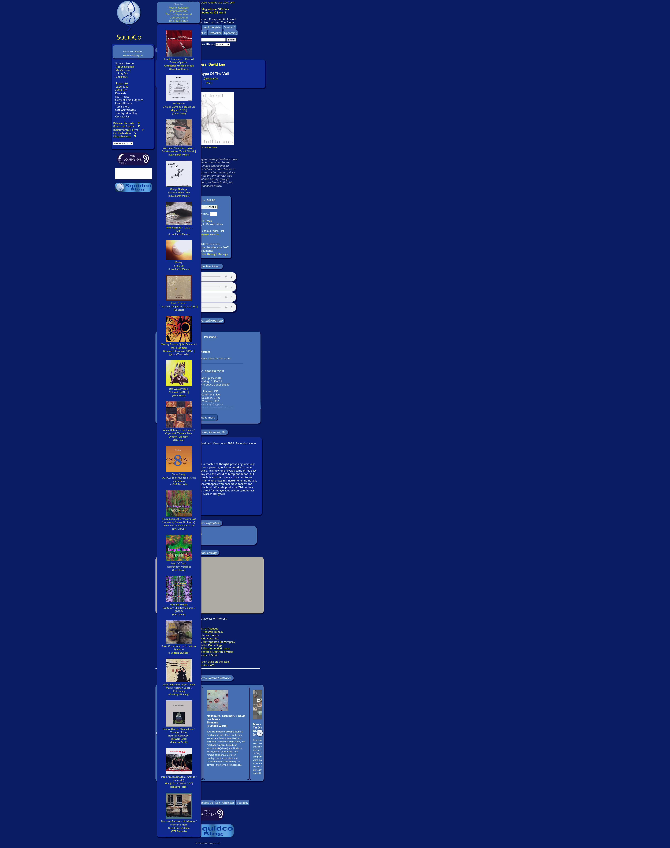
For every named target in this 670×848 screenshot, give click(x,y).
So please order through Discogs (207, 254)
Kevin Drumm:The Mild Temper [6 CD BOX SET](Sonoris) (179, 306)
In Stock (207, 221)
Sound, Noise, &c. (208, 638)
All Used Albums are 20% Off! (215, 2)
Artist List (122, 83)
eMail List (121, 90)
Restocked (215, 33)
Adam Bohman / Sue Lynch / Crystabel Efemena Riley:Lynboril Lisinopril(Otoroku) (179, 435)
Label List (122, 86)
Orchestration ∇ (124, 133)
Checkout (121, 76)
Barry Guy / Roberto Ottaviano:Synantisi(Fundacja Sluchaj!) (178, 649)
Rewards (120, 93)
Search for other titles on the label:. (207, 663)
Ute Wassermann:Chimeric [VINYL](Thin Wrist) (179, 392)
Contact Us (121, 116)
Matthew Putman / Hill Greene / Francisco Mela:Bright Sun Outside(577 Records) (179, 826)
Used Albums (123, 103)
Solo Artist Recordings (208, 645)
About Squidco (125, 66)
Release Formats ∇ (126, 123)
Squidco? (230, 27)
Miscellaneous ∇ (124, 136)
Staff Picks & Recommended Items (208, 648)
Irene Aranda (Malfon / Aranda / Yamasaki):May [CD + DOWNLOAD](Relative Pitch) (179, 781)
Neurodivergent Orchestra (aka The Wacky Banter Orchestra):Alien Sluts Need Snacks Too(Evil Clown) (179, 523)
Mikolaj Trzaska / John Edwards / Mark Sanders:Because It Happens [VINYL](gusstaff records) (179, 349)
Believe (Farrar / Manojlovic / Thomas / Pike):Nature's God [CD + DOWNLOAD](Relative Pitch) (179, 736)
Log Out (123, 73)
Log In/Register (212, 27)
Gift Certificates (125, 110)
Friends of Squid (208, 655)
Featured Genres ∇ (126, 126)
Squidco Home (124, 63)
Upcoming (230, 33)
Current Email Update (128, 100)
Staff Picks (122, 96)
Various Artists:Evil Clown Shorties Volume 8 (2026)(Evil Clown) (179, 609)
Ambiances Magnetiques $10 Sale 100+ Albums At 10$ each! (208, 11)
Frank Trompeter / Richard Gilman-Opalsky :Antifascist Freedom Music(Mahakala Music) (179, 64)
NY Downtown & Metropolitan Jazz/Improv (208, 641)
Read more (208, 417)
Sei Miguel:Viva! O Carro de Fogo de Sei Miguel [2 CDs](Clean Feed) (179, 108)
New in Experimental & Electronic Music (208, 651)
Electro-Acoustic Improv (207, 632)
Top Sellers (122, 106)
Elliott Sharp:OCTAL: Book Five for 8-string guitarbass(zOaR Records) (179, 479)
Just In (202, 33)
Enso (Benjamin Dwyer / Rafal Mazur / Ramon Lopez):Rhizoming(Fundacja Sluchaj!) (179, 689)
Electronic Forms (208, 635)
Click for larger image (208, 147)
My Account (123, 70)
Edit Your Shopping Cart (133, 56)
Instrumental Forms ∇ (128, 129)
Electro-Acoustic (207, 628)
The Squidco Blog (126, 113)
